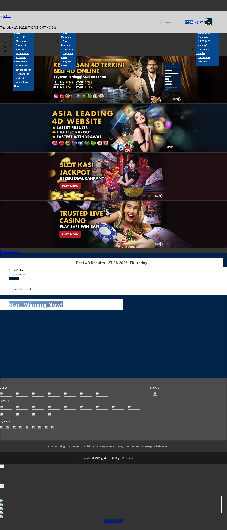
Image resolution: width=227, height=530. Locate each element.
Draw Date (16, 270)
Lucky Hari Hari (21, 84)
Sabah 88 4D (22, 53)
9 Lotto (20, 77)
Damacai (21, 45)
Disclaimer (160, 446)
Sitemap (147, 446)
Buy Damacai (66, 43)
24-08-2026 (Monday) (203, 43)
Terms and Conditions (80, 446)
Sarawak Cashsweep (20, 59)
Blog (62, 446)
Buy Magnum (66, 35)
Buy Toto (68, 49)
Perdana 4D (22, 73)
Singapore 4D (23, 69)
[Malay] (181, 22)
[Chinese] (177, 22)
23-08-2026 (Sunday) (203, 51)
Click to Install (113, 521)
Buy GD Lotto (66, 63)
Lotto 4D (21, 37)
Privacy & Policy (106, 446)
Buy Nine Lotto (67, 55)
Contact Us (132, 446)
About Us (51, 446)
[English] (174, 22)
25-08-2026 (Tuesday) (203, 35)
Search (13, 278)
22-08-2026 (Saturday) (203, 59)
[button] (6, 251)
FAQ (120, 446)
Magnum (21, 41)
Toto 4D (20, 49)
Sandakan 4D (23, 65)
